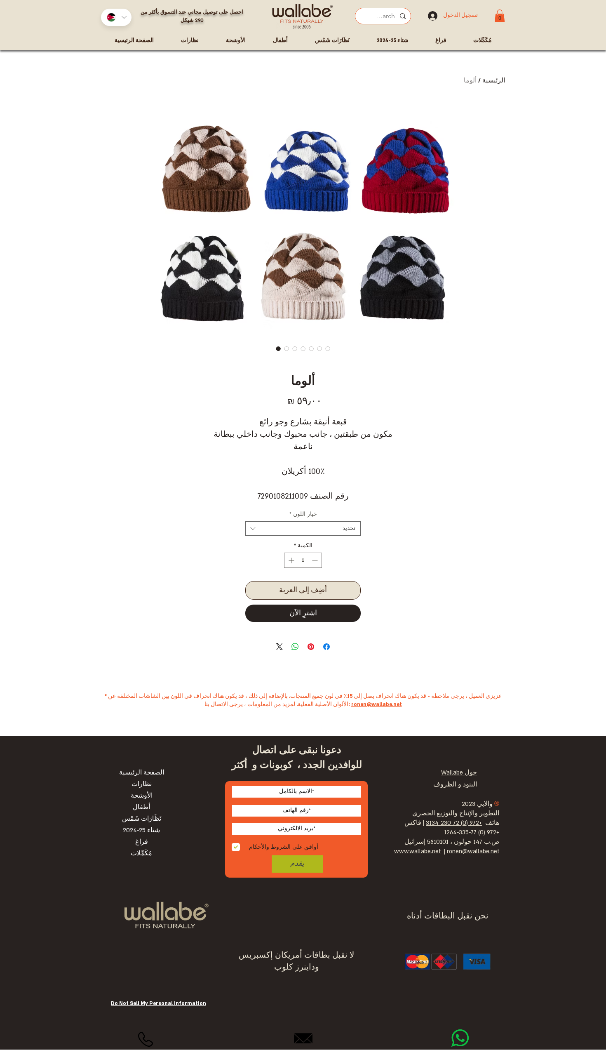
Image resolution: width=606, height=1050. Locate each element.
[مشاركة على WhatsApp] (295, 647)
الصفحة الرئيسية (141, 773)
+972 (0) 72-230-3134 (454, 823)
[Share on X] (279, 647)
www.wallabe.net (417, 851)
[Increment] (290, 560)
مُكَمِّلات (141, 853)
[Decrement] (315, 560)
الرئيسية (493, 81)
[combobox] (303, 528)
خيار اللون (303, 514)
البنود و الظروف (455, 785)
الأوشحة (142, 796)
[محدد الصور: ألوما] (278, 348)
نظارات (142, 784)
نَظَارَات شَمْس (141, 819)
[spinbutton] (303, 560)
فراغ (141, 842)
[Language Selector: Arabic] (116, 17)
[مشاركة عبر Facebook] (326, 647)
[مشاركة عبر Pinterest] (311, 647)
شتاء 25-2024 (141, 830)
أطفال (141, 807)
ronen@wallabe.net (376, 704)
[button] (499, 15)
